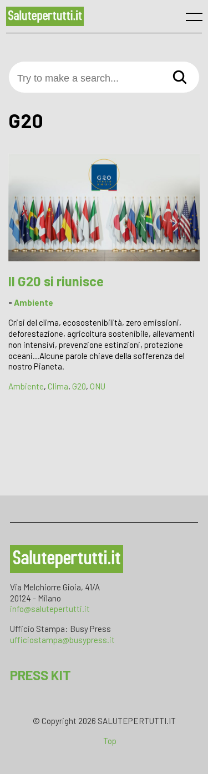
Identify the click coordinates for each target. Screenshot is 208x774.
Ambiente (33, 302)
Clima (58, 386)
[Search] (179, 78)
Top (109, 741)
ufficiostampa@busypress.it (62, 640)
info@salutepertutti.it (50, 609)
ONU (97, 386)
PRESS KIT (40, 675)
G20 (79, 386)
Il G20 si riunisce (56, 281)
